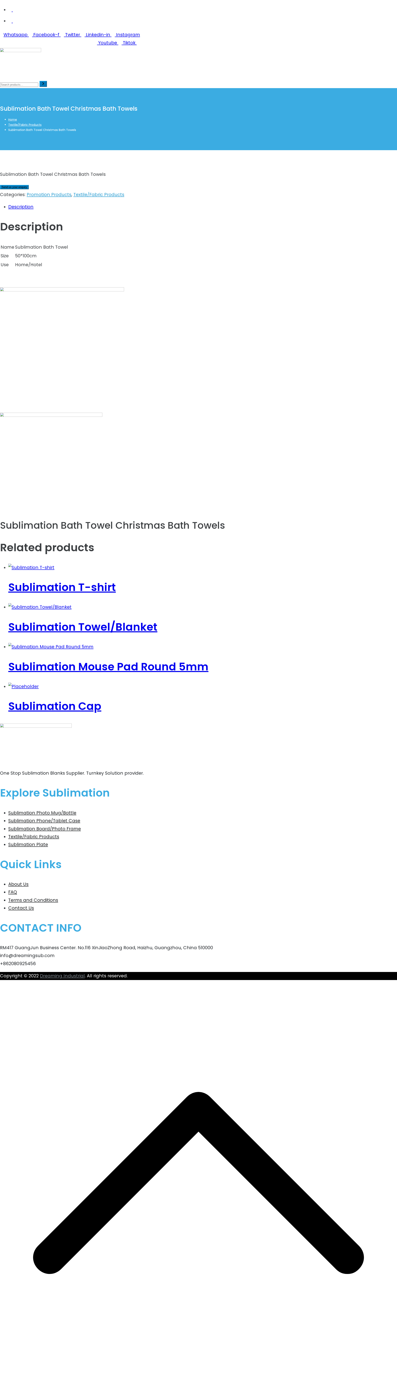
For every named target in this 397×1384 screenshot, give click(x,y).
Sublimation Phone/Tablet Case (44, 821)
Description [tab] (20, 207)
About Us (192, 74)
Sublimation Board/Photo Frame (44, 829)
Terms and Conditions (33, 900)
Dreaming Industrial (62, 976)
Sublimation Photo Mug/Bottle (42, 813)
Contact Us (221, 74)
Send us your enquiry (14, 187)
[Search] (43, 84)
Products (164, 74)
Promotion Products (49, 195)
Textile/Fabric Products (25, 125)
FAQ (12, 892)
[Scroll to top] (198, 1380)
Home (141, 74)
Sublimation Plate (28, 844)
